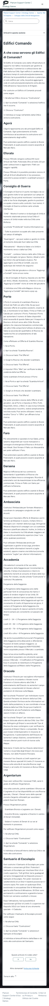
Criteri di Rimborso (42, 994)
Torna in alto (8, 976)
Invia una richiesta (31, 968)
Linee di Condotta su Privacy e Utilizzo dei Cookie (30, 995)
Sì (18, 959)
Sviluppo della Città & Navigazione (26, 16)
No (31, 959)
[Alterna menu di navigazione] (42, 4)
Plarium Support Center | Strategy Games (18, 13)
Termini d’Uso (19, 994)
